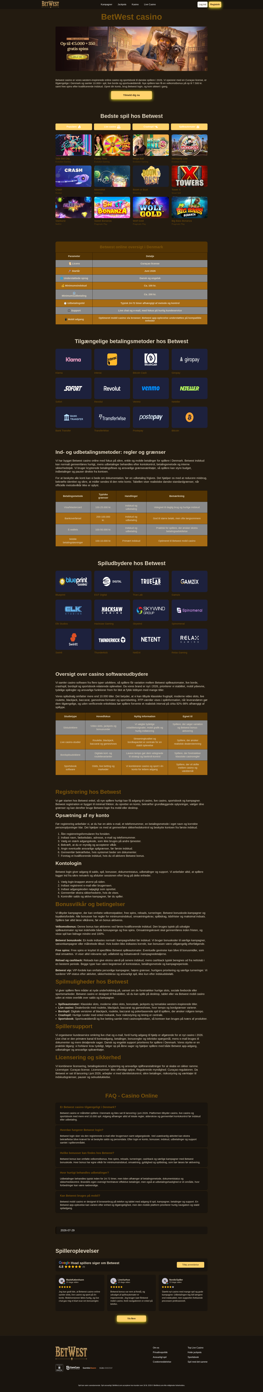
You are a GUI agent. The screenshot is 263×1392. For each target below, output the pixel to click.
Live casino (110, 127)
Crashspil (149, 127)
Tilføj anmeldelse (190, 1265)
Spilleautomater (187, 127)
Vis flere (131, 1318)
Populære (72, 127)
